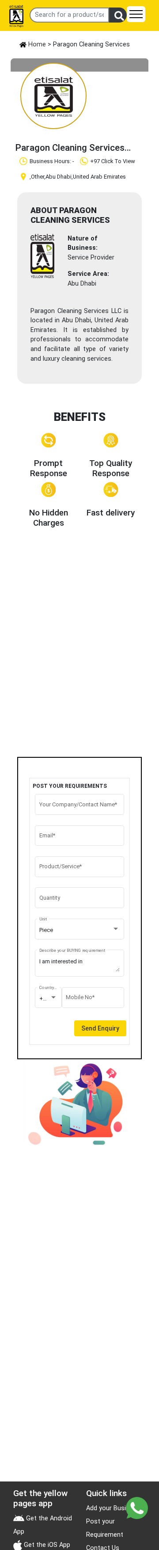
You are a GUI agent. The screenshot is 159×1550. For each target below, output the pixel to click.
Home (36, 44)
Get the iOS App (46, 1545)
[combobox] (79, 930)
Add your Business (113, 1508)
